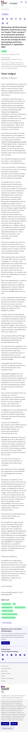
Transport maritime (7, 611)
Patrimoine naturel (20, 607)
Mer (14, 604)
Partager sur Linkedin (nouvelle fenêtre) (2, 23)
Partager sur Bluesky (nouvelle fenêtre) (7, 23)
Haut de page (7, 622)
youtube (20, 655)
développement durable (18, 142)
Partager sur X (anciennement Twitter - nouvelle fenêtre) (24, 18)
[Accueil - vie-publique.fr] (13, 3)
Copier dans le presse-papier (15, 18)
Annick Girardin (6, 59)
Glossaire (3, 681)
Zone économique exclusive (9, 614)
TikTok (2, 659)
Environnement (6, 604)
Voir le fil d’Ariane (5, 9)
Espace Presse (4, 671)
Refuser (14, 724)
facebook (2, 655)
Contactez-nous (4, 666)
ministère (6, 363)
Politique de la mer (7, 607)
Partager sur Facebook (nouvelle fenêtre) (20, 18)
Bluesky (24, 655)
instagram (11, 655)
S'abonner (5, 643)
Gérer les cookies (7, 728)
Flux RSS (3, 676)
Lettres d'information (6, 668)
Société (4, 51)
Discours (6, 14)
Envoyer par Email (11, 18)
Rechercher (21, 2)
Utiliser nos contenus (5, 673)
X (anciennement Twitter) (7, 655)
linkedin (15, 655)
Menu (25, 2)
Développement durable (8, 617)
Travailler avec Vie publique (7, 678)
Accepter (5, 724)
